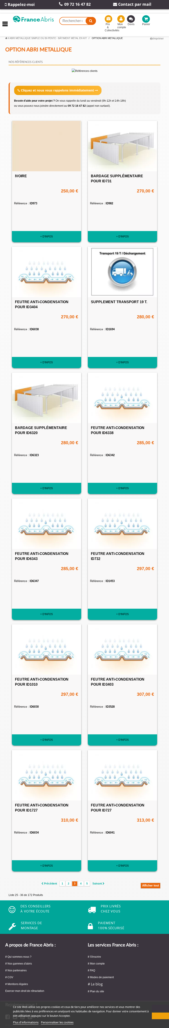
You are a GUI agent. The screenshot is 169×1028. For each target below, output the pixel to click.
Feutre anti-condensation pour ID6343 (41, 556)
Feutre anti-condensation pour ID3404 (41, 304)
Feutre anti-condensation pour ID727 (117, 807)
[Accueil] (6, 38)
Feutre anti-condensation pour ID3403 (117, 681)
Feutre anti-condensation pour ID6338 (117, 430)
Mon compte (120, 26)
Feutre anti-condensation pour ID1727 (41, 807)
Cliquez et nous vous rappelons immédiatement (57, 90)
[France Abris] (33, 18)
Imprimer (158, 38)
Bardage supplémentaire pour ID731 (117, 178)
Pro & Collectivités (108, 27)
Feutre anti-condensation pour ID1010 (41, 681)
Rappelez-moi (21, 4)
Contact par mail (134, 4)
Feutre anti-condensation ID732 (117, 556)
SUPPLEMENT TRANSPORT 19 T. (119, 302)
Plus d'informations (26, 1022)
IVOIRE (21, 176)
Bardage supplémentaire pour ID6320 (41, 430)
